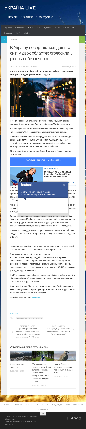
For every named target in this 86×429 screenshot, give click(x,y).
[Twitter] (71, 418)
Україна (7, 28)
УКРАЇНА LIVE (20, 7)
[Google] (80, 418)
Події (57, 28)
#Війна (27, 33)
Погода (13, 39)
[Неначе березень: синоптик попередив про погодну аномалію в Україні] (65, 356)
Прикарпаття (43, 410)
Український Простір (74, 405)
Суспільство (68, 28)
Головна (6, 405)
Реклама (29, 405)
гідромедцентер (22, 318)
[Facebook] (67, 418)
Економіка (19, 28)
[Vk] (75, 418)
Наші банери (42, 405)
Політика (30, 28)
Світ (39, 28)
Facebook (36, 297)
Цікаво (47, 28)
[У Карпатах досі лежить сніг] (21, 356)
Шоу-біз (18, 33)
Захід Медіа (57, 405)
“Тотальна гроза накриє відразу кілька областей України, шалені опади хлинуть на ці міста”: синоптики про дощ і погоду (41, 372)
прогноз (31, 318)
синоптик (39, 318)
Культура (8, 33)
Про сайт (18, 405)
